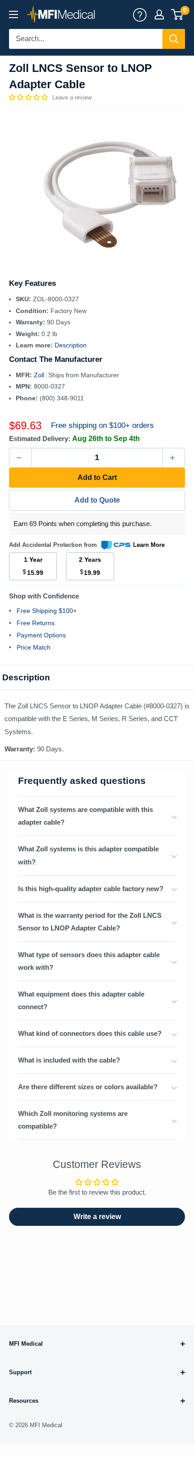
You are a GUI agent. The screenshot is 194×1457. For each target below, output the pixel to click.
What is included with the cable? (69, 1060)
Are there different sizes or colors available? (87, 1087)
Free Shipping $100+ (47, 610)
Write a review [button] (97, 1216)
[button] (29, 97)
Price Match (34, 647)
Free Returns (36, 622)
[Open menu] (13, 14)
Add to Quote (97, 500)
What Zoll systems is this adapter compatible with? (88, 855)
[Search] (173, 39)
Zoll (40, 375)
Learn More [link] (149, 544)
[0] (177, 14)
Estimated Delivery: (39, 438)
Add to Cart (97, 477)
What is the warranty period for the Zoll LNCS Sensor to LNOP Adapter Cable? (90, 921)
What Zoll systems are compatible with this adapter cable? (85, 816)
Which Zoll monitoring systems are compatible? (73, 1120)
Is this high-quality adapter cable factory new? (90, 888)
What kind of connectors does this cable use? (90, 1033)
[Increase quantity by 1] (174, 457)
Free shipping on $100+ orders (102, 425)
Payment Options (41, 635)
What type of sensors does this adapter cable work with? (89, 961)
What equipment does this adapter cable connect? (81, 1000)
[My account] (140, 14)
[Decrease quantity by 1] (20, 457)
